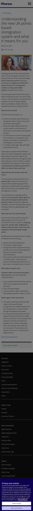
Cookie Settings (16, 503)
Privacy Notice (22, 499)
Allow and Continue (16, 508)
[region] (16, 494)
